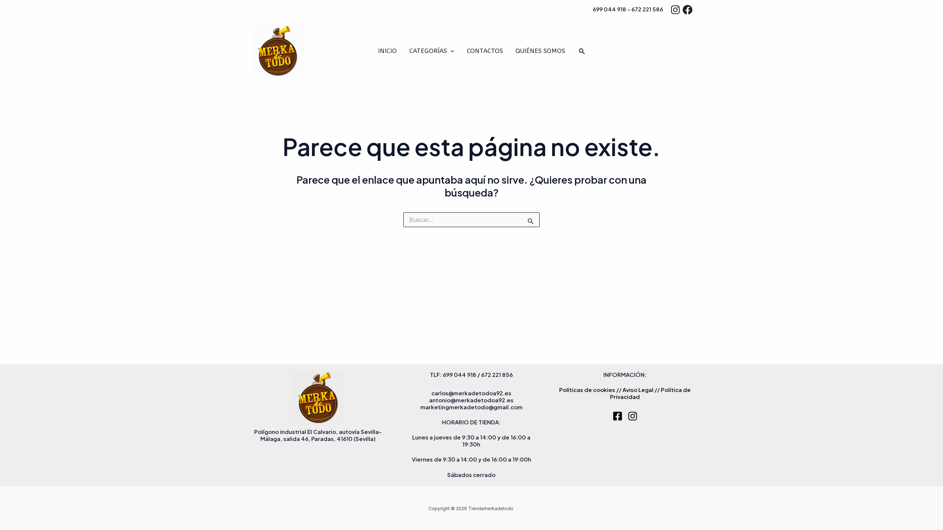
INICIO (387, 50)
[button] (450, 51)
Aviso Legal (638, 389)
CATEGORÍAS (428, 50)
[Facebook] (688, 10)
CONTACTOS (485, 50)
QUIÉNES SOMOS (540, 50)
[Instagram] (675, 10)
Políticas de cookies (587, 389)
